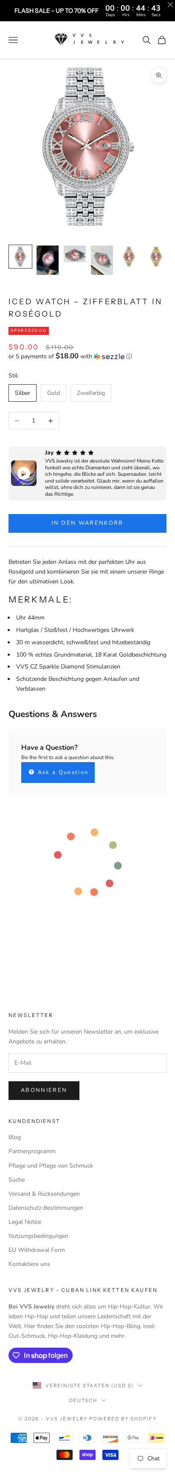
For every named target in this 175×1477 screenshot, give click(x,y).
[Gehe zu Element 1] (20, 257)
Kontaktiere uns (29, 1264)
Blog (14, 1137)
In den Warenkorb (87, 523)
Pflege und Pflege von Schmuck (50, 1166)
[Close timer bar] (170, 4)
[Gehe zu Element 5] (129, 257)
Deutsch (83, 1400)
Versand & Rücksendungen (44, 1194)
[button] (87, 356)
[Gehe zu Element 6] (156, 257)
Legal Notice (24, 1222)
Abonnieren (44, 1090)
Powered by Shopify (123, 1419)
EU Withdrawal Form (36, 1250)
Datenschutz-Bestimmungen (45, 1208)
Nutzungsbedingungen (38, 1236)
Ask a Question (61, 772)
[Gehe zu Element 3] (75, 254)
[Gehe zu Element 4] (102, 260)
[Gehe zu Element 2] (47, 260)
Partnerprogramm (32, 1151)
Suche (16, 1180)
